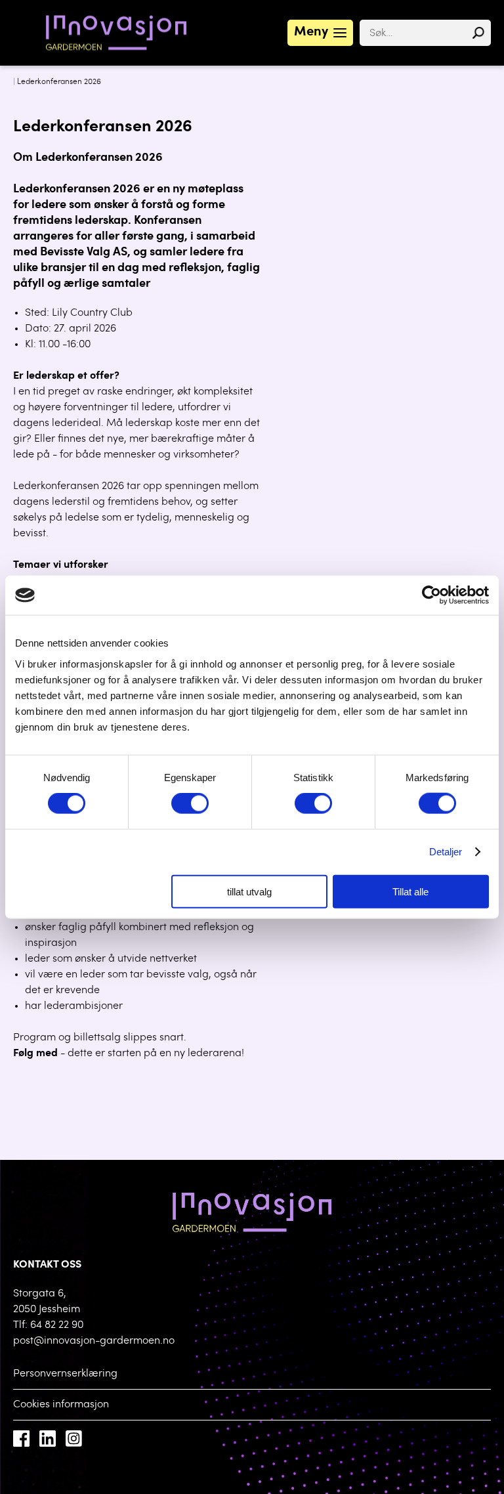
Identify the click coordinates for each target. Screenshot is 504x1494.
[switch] (190, 803)
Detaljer (446, 851)
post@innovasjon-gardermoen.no (94, 1341)
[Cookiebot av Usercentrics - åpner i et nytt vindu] (431, 595)
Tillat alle (410, 891)
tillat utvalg (249, 891)
